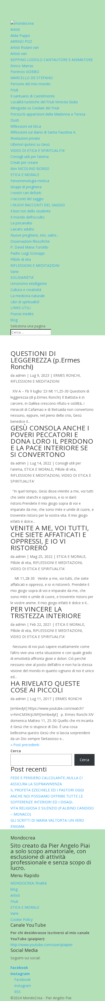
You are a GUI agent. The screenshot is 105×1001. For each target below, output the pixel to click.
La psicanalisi (21, 223)
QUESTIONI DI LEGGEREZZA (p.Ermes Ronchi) (45, 360)
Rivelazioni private (25, 138)
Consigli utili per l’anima (29, 156)
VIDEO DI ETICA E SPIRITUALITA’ (37, 150)
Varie (14, 271)
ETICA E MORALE (24, 174)
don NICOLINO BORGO (29, 168)
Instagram (20, 973)
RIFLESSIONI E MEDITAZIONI (34, 265)
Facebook (19, 967)
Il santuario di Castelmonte (32, 96)
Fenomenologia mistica (29, 180)
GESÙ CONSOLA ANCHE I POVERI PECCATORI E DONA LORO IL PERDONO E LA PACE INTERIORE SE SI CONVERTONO (51, 441)
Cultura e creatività (25, 289)
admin (21, 375)
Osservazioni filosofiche (30, 241)
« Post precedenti (24, 744)
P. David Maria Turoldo (29, 247)
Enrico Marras (21, 65)
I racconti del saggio (27, 198)
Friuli (14, 90)
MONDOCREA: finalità (28, 883)
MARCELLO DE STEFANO (31, 77)
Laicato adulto (22, 229)
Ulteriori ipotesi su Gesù (30, 144)
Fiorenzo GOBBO (24, 71)
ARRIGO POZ (21, 41)
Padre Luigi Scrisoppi (27, 253)
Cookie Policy (21, 919)
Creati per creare (24, 162)
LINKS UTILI (20, 307)
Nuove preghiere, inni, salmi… (34, 235)
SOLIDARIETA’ (22, 277)
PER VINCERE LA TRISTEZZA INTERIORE (45, 612)
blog (14, 319)
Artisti (15, 29)
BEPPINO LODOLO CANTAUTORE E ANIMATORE (51, 59)
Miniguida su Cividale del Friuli (34, 108)
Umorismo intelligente (28, 283)
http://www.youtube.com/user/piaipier (41, 944)
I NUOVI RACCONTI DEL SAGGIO (37, 204)
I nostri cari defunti (25, 192)
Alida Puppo (20, 35)
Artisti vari (18, 53)
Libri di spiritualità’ (25, 301)
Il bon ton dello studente (30, 211)
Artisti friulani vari (24, 47)
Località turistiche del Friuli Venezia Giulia (44, 101)
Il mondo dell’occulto (27, 217)
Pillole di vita (20, 259)
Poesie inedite (22, 313)
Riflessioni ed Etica (25, 126)
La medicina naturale (27, 295)
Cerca (15, 750)
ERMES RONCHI (66, 375)
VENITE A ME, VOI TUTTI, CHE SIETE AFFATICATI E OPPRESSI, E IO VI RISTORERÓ (49, 537)
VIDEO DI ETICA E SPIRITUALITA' (37, 568)
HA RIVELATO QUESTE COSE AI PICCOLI (45, 686)
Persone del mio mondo (30, 83)
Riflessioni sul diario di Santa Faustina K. (43, 132)
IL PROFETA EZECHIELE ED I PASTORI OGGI (47, 790)
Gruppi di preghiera (26, 186)
